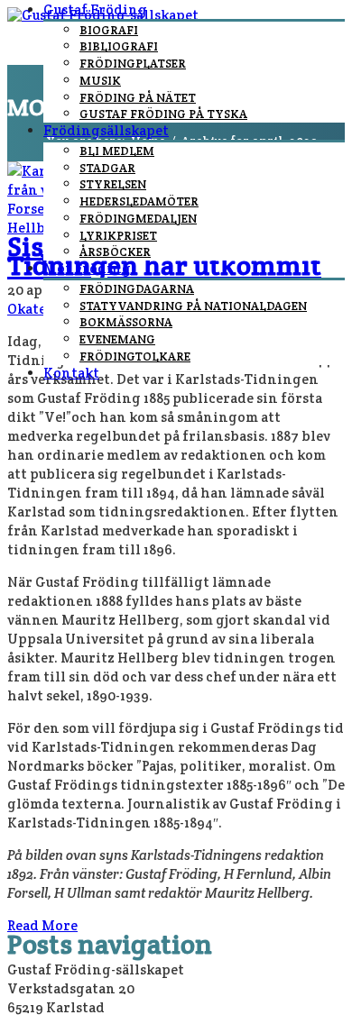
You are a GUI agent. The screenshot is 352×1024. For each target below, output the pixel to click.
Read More (42, 925)
